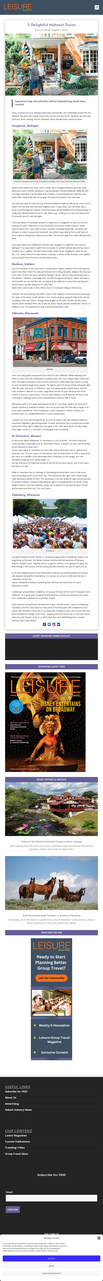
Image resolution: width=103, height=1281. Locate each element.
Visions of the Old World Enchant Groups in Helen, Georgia (51, 841)
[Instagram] (54, 624)
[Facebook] (44, 624)
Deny (51, 1266)
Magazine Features (60, 30)
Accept (51, 1258)
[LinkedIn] (58, 624)
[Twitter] (49, 624)
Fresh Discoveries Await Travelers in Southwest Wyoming (51, 915)
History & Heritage (43, 30)
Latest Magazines (16, 1135)
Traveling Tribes (15, 1147)
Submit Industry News (18, 1109)
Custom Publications (17, 1141)
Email (9, 1192)
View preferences (51, 1273)
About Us (10, 1097)
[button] (99, 1238)
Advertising (12, 1103)
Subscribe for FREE (16, 1091)
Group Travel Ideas (16, 1153)
